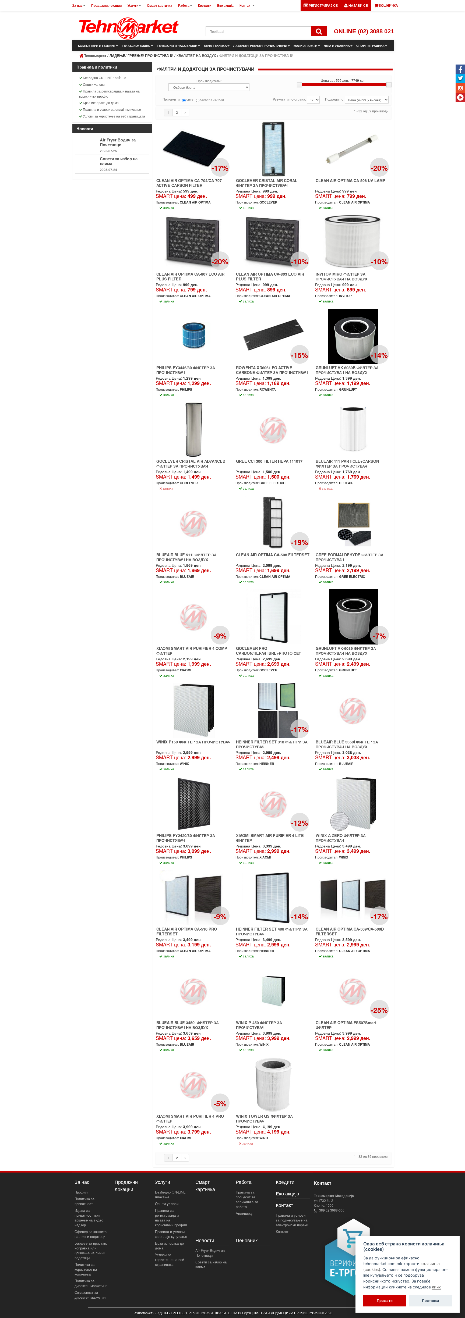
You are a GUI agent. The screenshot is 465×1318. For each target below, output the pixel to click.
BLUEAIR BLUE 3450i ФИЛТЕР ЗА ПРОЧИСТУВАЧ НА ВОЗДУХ (187, 1025)
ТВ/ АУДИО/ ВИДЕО (136, 46)
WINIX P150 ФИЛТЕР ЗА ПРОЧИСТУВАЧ (193, 742)
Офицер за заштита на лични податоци (91, 1234)
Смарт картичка (205, 1185)
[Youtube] (460, 97)
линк (436, 1287)
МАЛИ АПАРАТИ (305, 46)
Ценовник (247, 1240)
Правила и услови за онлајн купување (112, 109)
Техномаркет (95, 55)
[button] (356, 5)
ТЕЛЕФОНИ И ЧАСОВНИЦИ (177, 46)
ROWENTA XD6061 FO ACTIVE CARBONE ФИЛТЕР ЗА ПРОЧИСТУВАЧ (272, 370)
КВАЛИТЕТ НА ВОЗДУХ (196, 55)
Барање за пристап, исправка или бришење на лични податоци (91, 1250)
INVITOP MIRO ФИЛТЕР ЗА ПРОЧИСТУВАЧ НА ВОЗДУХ (341, 276)
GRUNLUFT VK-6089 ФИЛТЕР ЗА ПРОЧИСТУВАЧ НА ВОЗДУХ (346, 651)
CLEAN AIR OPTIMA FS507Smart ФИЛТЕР (346, 1025)
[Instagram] (460, 88)
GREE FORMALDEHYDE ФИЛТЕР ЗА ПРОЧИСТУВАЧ (349, 557)
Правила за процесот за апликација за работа (247, 1199)
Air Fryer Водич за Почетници (118, 142)
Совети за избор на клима (119, 161)
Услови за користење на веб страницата (114, 116)
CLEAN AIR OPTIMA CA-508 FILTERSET (272, 554)
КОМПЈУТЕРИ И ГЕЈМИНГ (96, 46)
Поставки (430, 1301)
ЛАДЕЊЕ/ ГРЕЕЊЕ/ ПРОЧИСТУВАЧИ (260, 46)
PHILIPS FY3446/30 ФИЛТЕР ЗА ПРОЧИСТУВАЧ (185, 370)
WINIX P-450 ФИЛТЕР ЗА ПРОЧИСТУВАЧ (259, 1025)
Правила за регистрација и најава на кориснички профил (109, 93)
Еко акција (287, 1193)
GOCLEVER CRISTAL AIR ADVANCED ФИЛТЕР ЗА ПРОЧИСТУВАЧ (190, 463)
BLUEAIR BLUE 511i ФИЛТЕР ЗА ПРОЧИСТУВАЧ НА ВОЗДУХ (186, 557)
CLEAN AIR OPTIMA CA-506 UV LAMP (350, 180)
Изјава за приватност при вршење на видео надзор (89, 1217)
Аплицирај (244, 1213)
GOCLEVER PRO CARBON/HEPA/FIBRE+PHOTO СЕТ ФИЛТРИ (268, 653)
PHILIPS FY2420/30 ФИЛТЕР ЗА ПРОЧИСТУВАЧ (185, 838)
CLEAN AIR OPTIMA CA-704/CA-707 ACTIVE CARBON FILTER (189, 183)
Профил (81, 1192)
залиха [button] (168, 207)
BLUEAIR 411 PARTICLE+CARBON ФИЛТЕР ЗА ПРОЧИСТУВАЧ (347, 463)
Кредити (285, 1181)
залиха (167, 488)
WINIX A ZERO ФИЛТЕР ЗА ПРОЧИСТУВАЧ (341, 838)
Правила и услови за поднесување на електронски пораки (292, 1220)
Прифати (385, 1301)
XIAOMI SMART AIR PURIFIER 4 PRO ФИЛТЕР (190, 1118)
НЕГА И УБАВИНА (337, 46)
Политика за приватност (84, 1201)
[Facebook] (460, 69)
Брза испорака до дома (101, 102)
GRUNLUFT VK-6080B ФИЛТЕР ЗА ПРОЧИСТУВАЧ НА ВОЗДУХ (347, 370)
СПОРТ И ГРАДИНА (370, 46)
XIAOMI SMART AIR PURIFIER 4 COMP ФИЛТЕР (191, 651)
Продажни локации (126, 1185)
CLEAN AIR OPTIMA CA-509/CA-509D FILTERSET (350, 931)
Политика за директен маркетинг (91, 1283)
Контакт (282, 1231)
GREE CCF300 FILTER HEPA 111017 (269, 461)
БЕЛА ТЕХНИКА (215, 46)
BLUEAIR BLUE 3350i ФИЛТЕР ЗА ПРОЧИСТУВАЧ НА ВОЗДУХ (347, 744)
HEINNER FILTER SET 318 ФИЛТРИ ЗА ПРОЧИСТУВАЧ (272, 744)
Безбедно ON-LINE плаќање (104, 77)
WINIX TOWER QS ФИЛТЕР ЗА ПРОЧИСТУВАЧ (264, 1118)
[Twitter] (460, 78)
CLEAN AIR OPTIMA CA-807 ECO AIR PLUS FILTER (190, 276)
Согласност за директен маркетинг (91, 1295)
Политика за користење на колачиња (86, 1269)
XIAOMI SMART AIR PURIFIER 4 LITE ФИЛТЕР (270, 838)
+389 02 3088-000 (330, 1210)
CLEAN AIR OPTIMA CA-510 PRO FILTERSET (186, 931)
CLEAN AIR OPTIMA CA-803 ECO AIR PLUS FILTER (270, 276)
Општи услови (94, 84)
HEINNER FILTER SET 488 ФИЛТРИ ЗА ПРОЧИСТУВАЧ (272, 931)
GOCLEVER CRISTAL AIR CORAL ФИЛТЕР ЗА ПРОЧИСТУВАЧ (266, 183)
